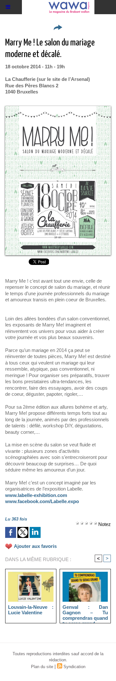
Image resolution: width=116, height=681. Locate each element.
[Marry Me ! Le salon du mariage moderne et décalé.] (58, 109)
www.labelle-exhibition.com (36, 495)
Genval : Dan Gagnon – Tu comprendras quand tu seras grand (85, 612)
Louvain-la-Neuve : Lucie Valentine (30, 609)
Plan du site (42, 666)
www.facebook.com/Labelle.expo (42, 501)
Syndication (74, 666)
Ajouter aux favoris (35, 546)
